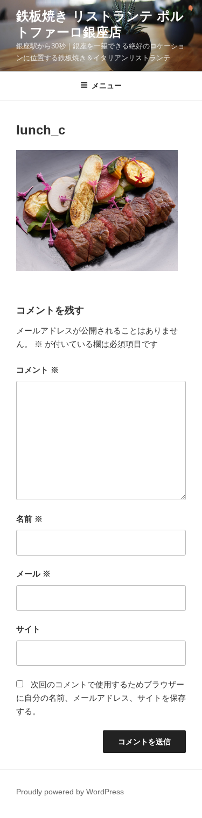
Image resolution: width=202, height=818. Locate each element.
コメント (37, 369)
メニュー (107, 85)
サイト (28, 629)
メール (33, 573)
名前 (29, 518)
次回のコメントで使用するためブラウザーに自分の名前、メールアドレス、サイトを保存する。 (101, 698)
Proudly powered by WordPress (70, 791)
